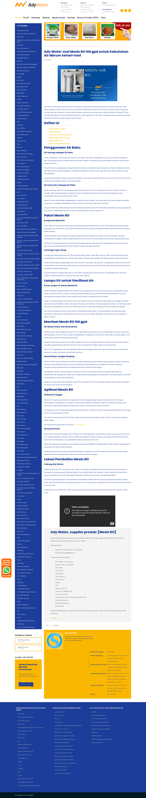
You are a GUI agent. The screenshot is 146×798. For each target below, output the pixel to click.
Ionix (18, 192)
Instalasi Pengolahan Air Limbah (27, 189)
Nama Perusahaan (97, 652)
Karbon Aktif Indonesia (24, 289)
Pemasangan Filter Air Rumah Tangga (29, 785)
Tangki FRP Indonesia (24, 557)
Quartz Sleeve (21, 512)
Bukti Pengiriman (22, 96)
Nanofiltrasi (20, 384)
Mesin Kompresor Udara (25, 352)
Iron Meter (94, 732)
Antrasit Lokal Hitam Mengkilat (27, 64)
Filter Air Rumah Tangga (25, 154)
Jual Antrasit (21, 211)
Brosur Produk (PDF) (88, 17)
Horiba (19, 182)
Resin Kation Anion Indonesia (26, 522)
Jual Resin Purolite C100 (24, 275)
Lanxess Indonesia (23, 307)
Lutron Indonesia (22, 320)
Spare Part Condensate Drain (63, 753)
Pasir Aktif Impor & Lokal (25, 731)
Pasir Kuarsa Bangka (24, 428)
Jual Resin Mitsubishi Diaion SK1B (27, 268)
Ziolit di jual (20, 624)
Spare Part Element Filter (62, 742)
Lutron (19, 317)
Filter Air (19, 147)
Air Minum (20, 45)
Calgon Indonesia (22, 103)
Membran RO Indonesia (24, 336)
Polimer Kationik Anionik (25, 493)
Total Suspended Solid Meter (99, 722)
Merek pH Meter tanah (24, 349)
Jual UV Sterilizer (22, 283)
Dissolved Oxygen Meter (98, 715)
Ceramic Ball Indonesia (24, 112)
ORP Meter (20, 396)
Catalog (53, 618)
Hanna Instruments (23, 166)
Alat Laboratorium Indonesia (26, 51)
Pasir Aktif (20, 416)
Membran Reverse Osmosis (26, 751)
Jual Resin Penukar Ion (24, 271)
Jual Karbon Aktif (22, 223)
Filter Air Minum (22, 150)
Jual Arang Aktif (22, 214)
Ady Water (20, 37)
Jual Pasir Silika (22, 226)
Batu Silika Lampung (23, 83)
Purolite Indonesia (23, 509)
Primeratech (21, 496)
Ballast (19, 77)
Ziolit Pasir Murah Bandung (26, 627)
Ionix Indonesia (22, 195)
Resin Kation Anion (23, 518)
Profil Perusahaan (23, 640)
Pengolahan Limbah (23, 467)
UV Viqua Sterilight (23, 595)
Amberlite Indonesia (23, 54)
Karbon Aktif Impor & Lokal (25, 717)
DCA (18, 122)
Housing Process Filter (61, 766)
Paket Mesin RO (55, 132)
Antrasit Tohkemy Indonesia (26, 67)
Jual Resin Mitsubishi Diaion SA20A (28, 265)
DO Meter (20, 125)
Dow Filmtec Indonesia (24, 131)
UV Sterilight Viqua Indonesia (26, 592)
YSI (18, 611)
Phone (93, 694)
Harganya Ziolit (22, 176)
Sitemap (35, 17)
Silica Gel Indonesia (23, 534)
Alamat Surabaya (97, 685)
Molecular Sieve (22, 377)
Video (19, 601)
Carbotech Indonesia (23, 106)
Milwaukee (20, 368)
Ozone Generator (22, 403)
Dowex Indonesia (22, 134)
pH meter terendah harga (25, 478)
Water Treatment (22, 605)
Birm (19, 741)
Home (18, 17)
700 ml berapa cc (80, 425)
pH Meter (20, 470)
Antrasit (19, 61)
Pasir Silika (20, 441)
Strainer (20, 761)
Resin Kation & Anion (24, 720)
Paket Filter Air (21, 412)
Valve (19, 765)
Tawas (20, 775)
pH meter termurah (23, 481)
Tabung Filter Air (22, 547)
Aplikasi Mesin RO (56, 141)
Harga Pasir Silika (23, 173)
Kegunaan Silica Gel (23, 292)
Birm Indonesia (22, 90)
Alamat (46, 17)
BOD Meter (20, 93)
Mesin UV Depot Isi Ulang (25, 358)
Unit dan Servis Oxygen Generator (64, 735)
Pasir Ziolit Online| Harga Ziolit (27, 457)
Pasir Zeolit (20, 451)
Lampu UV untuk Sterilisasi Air (60, 135)
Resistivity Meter (22, 528)
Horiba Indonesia (22, 186)
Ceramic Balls (58, 722)
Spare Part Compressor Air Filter (64, 756)
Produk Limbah (22, 502)
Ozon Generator (22, 400)
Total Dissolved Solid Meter (99, 718)
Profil (26, 17)
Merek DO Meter (22, 342)
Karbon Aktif (21, 286)
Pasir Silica (20, 438)
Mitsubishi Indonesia (23, 374)
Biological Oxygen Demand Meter (101, 725)
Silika (18, 538)
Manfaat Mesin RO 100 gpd (59, 138)
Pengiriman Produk (23, 460)
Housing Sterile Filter (60, 770)
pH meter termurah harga (25, 485)
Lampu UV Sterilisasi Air (25, 299)
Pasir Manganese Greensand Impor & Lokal (30, 727)
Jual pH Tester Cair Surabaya (26, 232)
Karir (103, 17)
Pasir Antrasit (21, 419)
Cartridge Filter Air (23, 109)
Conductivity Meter (23, 115)
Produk (19, 499)
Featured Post (21, 141)
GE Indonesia (21, 163)
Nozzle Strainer (22, 393)
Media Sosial (58, 17)
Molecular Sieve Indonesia (25, 380)
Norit (18, 387)
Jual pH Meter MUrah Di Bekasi (27, 229)
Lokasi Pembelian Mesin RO (59, 144)
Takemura (20, 550)
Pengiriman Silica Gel (24, 464)
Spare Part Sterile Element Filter (64, 746)
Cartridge (20, 768)
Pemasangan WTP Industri (25, 782)
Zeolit (19, 617)
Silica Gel (20, 531)
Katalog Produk (23, 647)
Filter (18, 144)
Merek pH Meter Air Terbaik (25, 345)
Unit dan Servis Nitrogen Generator (65, 739)
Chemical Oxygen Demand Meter (100, 729)
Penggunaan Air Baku (57, 129)
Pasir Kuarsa (21, 425)
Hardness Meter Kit (96, 742)
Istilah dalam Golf (22, 202)
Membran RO (21, 333)
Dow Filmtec (21, 128)
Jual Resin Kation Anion (24, 250)
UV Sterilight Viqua (23, 589)
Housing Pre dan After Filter (62, 773)
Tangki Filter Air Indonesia (25, 554)
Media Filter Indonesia (24, 329)
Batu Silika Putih (22, 87)
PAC (18, 406)
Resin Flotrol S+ (22, 515)
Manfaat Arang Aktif (23, 323)
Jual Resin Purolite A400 (24, 208)
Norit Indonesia (22, 390)
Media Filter (20, 326)
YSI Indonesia (21, 614)
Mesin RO (51, 46)
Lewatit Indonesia (23, 313)
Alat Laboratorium (23, 48)
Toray (19, 579)
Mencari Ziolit (21, 339)
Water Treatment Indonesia (26, 608)
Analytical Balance (23, 58)
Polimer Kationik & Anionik (25, 778)
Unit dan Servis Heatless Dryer (63, 732)
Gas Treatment (22, 157)
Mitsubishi (20, 371)
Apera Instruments (23, 70)
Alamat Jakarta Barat (98, 673)
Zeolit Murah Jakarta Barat (25, 621)
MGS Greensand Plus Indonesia (27, 364)
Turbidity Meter (22, 585)
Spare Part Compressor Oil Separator (65, 763)
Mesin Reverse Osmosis (25, 755)
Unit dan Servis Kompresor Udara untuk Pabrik (68, 725)
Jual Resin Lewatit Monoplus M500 (28, 259)
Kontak (71, 17)
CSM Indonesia (22, 119)
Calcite (19, 99)
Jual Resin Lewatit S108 (24, 262)
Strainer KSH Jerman (23, 541)
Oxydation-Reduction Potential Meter (102, 739)
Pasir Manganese (22, 435)
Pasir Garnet (21, 422)
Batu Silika (20, 80)
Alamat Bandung (97, 655)
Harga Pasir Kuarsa (23, 170)
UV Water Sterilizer (23, 598)
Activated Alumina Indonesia (26, 34)
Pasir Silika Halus (22, 444)
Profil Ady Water (22, 506)
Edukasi (19, 138)
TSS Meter (20, 582)
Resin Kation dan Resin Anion (26, 525)
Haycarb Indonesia (23, 179)
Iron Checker (21, 198)
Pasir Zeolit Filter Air (23, 454)
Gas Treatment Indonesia (25, 160)
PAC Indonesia (21, 409)
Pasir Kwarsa (21, 432)
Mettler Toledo (21, 361)
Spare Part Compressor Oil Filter (64, 759)
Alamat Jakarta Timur (99, 664)
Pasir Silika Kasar (22, 448)
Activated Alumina (23, 30)
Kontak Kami (26, 684)
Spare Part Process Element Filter (64, 749)
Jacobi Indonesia (22, 205)
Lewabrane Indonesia (24, 310)
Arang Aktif (20, 74)
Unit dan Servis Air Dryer (61, 729)
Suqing (19, 544)
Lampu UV (20, 296)
